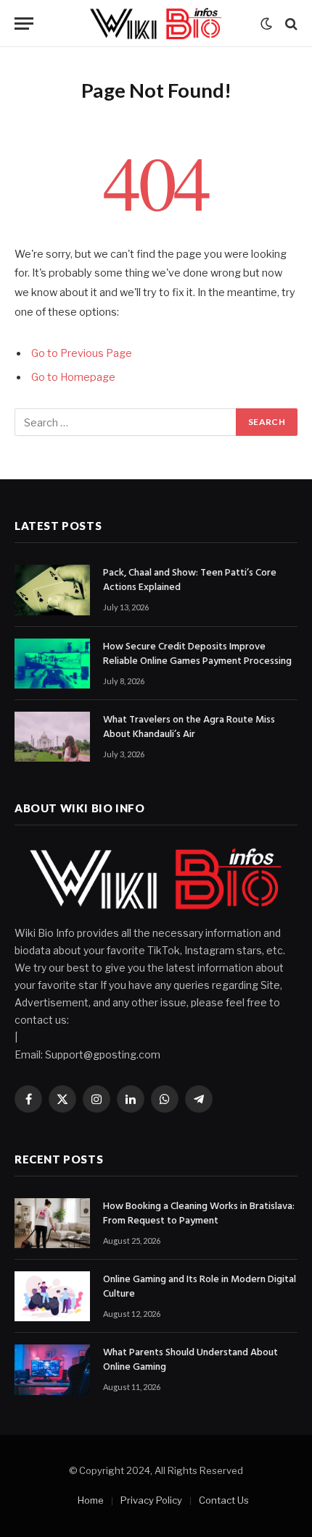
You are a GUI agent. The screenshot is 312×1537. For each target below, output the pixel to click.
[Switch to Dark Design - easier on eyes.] (266, 23)
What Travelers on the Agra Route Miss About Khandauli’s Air (189, 727)
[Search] (289, 23)
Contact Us (224, 1500)
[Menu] (24, 23)
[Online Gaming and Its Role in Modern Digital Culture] (52, 1296)
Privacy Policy (151, 1500)
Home (91, 1500)
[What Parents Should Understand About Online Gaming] (52, 1369)
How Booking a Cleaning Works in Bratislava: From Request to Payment (199, 1213)
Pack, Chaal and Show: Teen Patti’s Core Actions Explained (189, 580)
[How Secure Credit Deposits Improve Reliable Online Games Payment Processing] (52, 664)
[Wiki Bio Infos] (155, 23)
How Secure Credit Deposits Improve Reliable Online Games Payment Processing (197, 654)
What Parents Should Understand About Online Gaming (190, 1360)
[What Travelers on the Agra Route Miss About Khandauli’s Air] (52, 737)
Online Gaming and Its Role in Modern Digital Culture (199, 1286)
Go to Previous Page (81, 353)
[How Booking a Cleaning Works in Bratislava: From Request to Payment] (52, 1223)
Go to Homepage (73, 377)
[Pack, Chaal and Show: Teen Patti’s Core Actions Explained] (52, 590)
